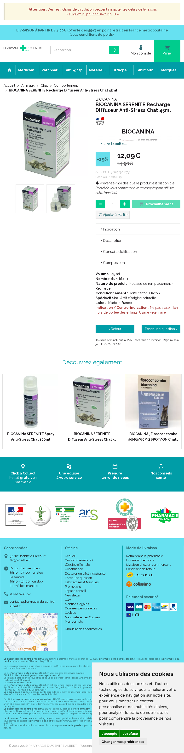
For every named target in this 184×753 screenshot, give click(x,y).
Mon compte (74, 621)
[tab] (138, 229)
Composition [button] (114, 263)
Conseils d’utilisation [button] (120, 251)
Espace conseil (75, 591)
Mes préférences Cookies (82, 617)
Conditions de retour (140, 569)
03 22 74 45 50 (20, 593)
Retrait (23, 477)
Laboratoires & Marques (81, 582)
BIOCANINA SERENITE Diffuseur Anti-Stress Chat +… (92, 436)
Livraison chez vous (140, 560)
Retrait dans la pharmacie (144, 556)
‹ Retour (115, 329)
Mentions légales (77, 604)
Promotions (73, 586)
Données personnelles (81, 608)
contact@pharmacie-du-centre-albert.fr (32, 604)
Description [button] (112, 240)
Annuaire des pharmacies (83, 629)
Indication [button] (111, 229)
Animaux (27, 85)
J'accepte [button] (109, 733)
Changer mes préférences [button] (123, 742)
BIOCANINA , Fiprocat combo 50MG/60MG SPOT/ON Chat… (153, 436)
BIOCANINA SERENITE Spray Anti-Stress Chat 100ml (30, 436)
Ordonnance (74, 569)
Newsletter (72, 595)
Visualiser (94, 425)
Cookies (70, 612)
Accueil (9, 85)
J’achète (33, 425)
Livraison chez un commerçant (148, 564)
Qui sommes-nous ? (79, 560)
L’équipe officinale (77, 564)
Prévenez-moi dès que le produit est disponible (136, 183)
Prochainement (159, 204)
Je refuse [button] (130, 733)
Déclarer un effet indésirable (85, 573)
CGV (68, 599)
